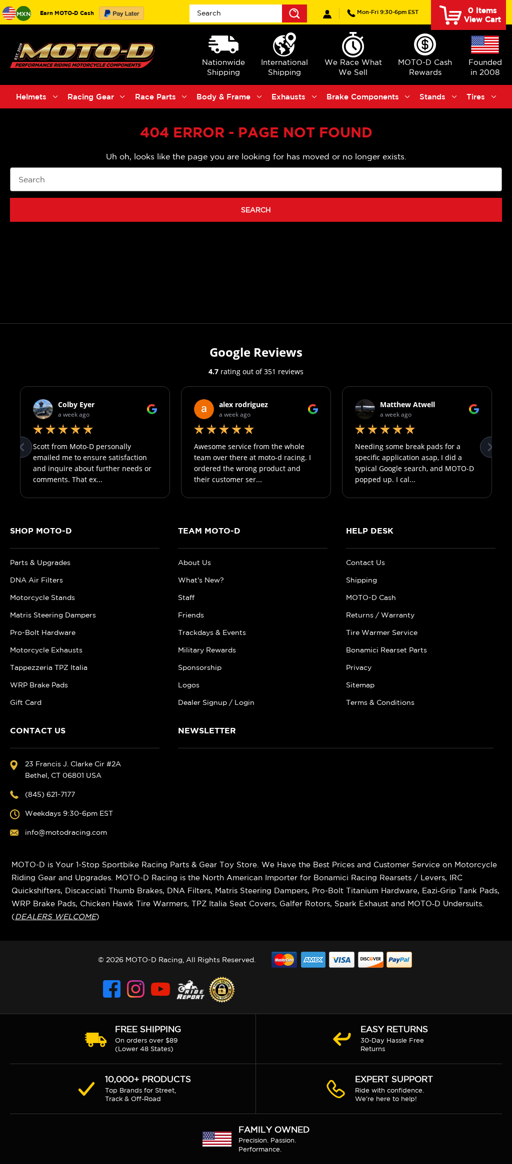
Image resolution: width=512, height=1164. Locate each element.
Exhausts (289, 96)
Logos (189, 685)
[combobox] (248, 13)
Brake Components (362, 96)
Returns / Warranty (380, 615)
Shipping (361, 580)
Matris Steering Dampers (53, 615)
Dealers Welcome (55, 916)
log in (327, 14)
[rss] (190, 989)
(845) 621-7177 (387, 11)
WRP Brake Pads (39, 685)
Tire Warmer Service (382, 632)
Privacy (359, 667)
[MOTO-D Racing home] (84, 54)
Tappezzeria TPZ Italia (49, 667)
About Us (194, 563)
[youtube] (160, 989)
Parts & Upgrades (40, 563)
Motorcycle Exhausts (46, 650)
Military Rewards (207, 650)
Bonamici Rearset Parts (386, 650)
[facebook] (112, 989)
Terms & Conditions (380, 702)
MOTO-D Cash (371, 597)
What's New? (201, 580)
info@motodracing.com (66, 832)
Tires (475, 96)
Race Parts (155, 96)
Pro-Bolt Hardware (43, 632)
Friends (191, 615)
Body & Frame (223, 96)
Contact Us (365, 563)
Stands (433, 96)
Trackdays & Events (212, 632)
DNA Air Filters (36, 580)
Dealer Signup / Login (216, 702)
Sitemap (360, 685)
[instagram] (136, 989)
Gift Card (26, 702)
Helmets (31, 96)
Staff (186, 597)
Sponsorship (200, 667)
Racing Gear (91, 96)
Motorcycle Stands (42, 597)
